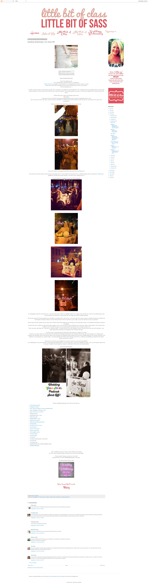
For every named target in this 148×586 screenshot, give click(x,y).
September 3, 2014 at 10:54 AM (37, 533)
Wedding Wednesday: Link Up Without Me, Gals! (115, 151)
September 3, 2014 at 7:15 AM (37, 508)
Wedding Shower (34, 413)
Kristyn (47, 85)
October (112, 119)
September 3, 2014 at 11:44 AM (37, 542)
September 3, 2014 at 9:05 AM (37, 525)
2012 (111, 172)
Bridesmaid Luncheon (35, 420)
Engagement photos (34, 406)
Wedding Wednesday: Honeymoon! (114, 130)
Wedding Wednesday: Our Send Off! (115, 147)
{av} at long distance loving (54, 576)
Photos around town (34, 430)
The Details (32, 437)
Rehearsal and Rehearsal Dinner (37, 422)
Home (66, 565)
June (112, 159)
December (113, 115)
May (112, 160)
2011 (111, 174)
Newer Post (30, 565)
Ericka (32, 555)
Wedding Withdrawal (34, 445)
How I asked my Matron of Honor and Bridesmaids (41, 408)
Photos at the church (34, 428)
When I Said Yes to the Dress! (37, 411)
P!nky (32, 505)
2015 (111, 112)
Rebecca (33, 537)
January (112, 168)
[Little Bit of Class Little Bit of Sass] (116, 103)
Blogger (79, 582)
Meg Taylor (33, 529)
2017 (111, 108)
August (112, 155)
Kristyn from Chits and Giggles (51, 84)
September (113, 121)
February (113, 166)
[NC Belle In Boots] (66, 478)
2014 (111, 114)
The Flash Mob (33, 435)
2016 (111, 110)
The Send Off (33, 440)
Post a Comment (32, 562)
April (112, 162)
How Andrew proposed (35, 405)
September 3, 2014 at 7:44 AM (37, 517)
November (113, 117)
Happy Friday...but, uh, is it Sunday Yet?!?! (114, 143)
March (112, 164)
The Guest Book (33, 433)
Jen (32, 546)
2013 (111, 170)
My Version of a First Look (36, 425)
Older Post (102, 565)
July (112, 157)
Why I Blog (113, 133)
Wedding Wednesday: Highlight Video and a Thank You (115, 126)
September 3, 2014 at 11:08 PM (37, 551)
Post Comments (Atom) (38, 567)
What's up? (113, 122)
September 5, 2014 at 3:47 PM (37, 560)
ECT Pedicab (98, 174)
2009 (111, 177)
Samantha (33, 512)
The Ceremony (33, 427)
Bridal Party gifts (34, 416)
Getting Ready (33, 423)
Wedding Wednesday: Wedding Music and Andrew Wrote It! (114, 138)
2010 (111, 175)
